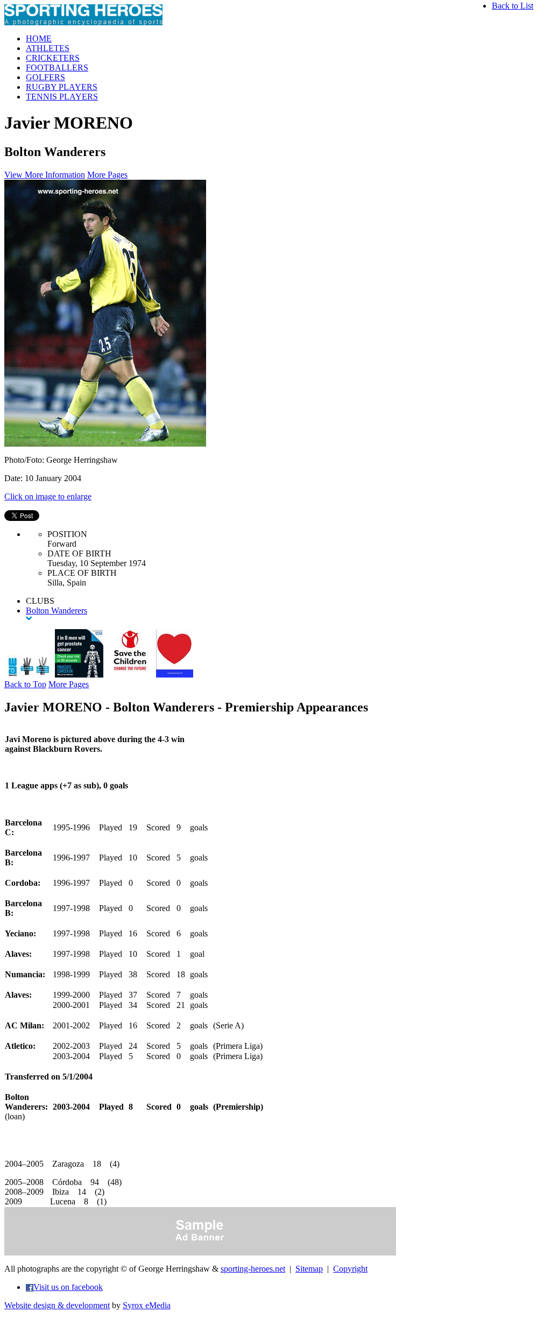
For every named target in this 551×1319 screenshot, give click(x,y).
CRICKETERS (53, 57)
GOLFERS (45, 77)
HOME (39, 38)
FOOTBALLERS (57, 67)
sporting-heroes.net (253, 1268)
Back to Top (25, 684)
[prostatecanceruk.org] (79, 674)
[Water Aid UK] (28, 674)
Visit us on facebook (68, 1287)
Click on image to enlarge (47, 496)
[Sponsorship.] (174, 674)
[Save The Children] (129, 674)
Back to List (512, 5)
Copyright (350, 1268)
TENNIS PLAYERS (62, 96)
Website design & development (57, 1305)
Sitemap (309, 1268)
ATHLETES (47, 48)
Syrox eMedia (147, 1305)
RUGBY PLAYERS (61, 86)
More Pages (107, 174)
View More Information (44, 174)
